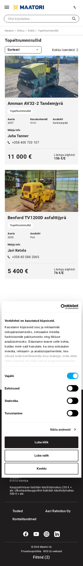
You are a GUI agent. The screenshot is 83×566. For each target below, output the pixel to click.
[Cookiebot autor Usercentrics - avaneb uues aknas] (60, 306)
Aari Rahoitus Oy (58, 511)
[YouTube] (36, 534)
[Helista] (75, 7)
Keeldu (42, 468)
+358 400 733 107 (25, 142)
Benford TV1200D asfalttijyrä (37, 217)
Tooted (17, 511)
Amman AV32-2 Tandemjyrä (35, 103)
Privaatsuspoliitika (31, 551)
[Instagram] (46, 534)
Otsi (74, 18)
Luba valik (41, 455)
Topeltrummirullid (20, 110)
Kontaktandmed (20, 519)
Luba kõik (41, 442)
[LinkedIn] (57, 534)
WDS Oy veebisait (52, 551)
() (41, 557)
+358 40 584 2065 (25, 257)
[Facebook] (25, 534)
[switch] (72, 388)
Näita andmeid (60, 429)
